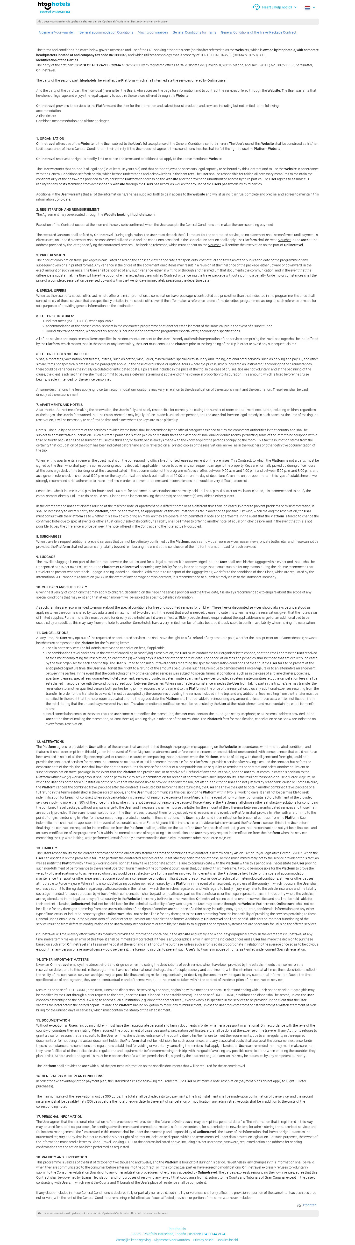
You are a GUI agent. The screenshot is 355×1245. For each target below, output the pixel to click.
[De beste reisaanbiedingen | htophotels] (53, 7)
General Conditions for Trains (194, 32)
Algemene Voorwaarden (57, 32)
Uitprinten (308, 1205)
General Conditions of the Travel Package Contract (258, 32)
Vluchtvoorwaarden (153, 32)
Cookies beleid (227, 1240)
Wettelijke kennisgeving (133, 1240)
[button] (274, 7)
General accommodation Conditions (106, 32)
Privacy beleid (203, 1240)
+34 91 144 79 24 (213, 1234)
